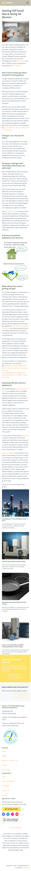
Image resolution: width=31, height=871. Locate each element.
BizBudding (26, 868)
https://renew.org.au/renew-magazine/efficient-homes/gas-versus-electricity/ (15, 375)
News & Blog (6, 770)
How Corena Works (8, 781)
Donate (4, 756)
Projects (4, 765)
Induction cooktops (8, 453)
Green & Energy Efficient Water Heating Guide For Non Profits (13, 646)
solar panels (17, 65)
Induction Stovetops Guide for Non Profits (14, 603)
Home (4, 751)
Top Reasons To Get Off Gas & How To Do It (15, 520)
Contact (4, 795)
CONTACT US (22, 696)
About (4, 777)
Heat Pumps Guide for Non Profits (13, 561)
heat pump (25, 435)
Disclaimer (18, 827)
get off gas (20, 61)
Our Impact (5, 786)
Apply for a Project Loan (10, 760)
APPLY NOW (15, 676)
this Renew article (10, 211)
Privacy (11, 827)
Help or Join (6, 790)
